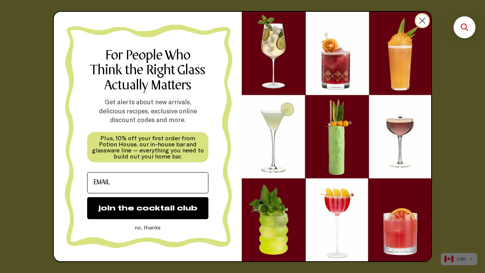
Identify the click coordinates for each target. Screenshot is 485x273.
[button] (465, 27)
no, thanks (148, 227)
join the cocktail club (148, 208)
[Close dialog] (422, 20)
